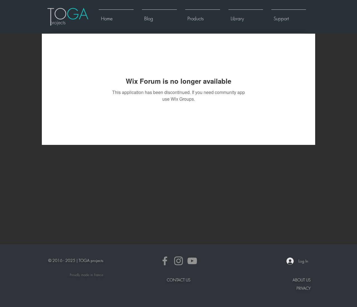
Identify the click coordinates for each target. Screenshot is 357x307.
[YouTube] (192, 261)
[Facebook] (165, 261)
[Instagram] (178, 261)
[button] (202, 16)
